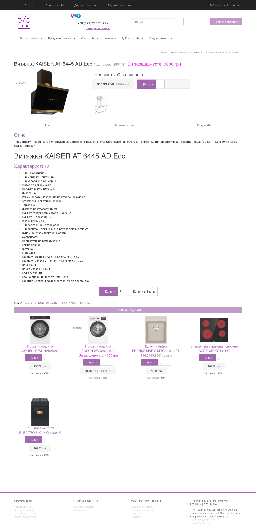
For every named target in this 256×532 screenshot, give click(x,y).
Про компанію (54, 5)
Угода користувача (25, 516)
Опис (48, 125)
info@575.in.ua (201, 523)
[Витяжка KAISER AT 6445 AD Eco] (50, 91)
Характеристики (124, 125)
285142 (40, 303)
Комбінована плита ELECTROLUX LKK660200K (40, 430)
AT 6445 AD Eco (56, 303)
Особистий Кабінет (143, 506)
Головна (29, 5)
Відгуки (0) (204, 125)
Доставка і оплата (86, 5)
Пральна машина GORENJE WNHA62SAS (40, 348)
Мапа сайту (80, 510)
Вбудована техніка (60, 38)
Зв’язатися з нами (84, 506)
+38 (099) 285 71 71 (204, 520)
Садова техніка (159, 38)
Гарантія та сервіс (119, 5)
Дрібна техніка (131, 38)
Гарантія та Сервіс (25, 513)
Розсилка (137, 516)
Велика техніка (30, 38)
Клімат (109, 38)
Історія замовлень (142, 510)
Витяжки (85, 303)
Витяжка (28, 303)
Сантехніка (88, 38)
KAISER (74, 303)
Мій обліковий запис (223, 5)
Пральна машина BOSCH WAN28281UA (98, 348)
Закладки (137, 513)
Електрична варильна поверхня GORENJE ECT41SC (214, 348)
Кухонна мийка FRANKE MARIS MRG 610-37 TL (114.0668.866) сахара (156, 351)
